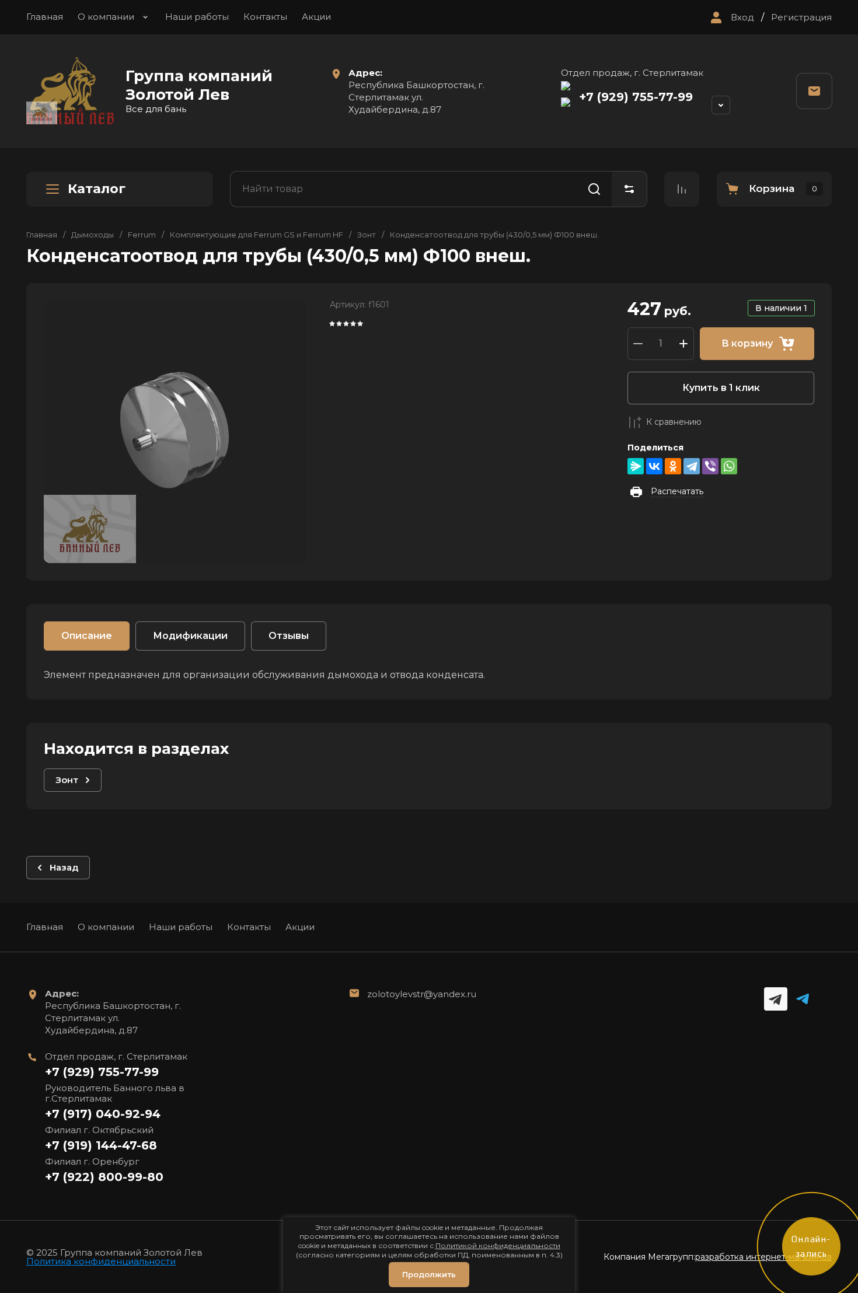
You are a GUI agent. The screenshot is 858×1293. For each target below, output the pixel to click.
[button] (730, 17)
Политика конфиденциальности (101, 1261)
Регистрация (801, 17)
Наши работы (197, 16)
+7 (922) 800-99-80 (104, 1177)
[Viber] (710, 466)
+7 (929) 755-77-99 (636, 97)
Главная (44, 16)
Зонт (366, 234)
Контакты (265, 16)
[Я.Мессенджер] (635, 466)
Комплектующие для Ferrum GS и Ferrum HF (256, 234)
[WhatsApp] (729, 466)
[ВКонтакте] (654, 466)
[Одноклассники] (673, 466)
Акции (316, 16)
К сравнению (674, 422)
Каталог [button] (96, 189)
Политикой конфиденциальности (497, 1245)
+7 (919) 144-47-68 (101, 1145)
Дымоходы (92, 234)
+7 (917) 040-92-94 (103, 1114)
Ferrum (142, 234)
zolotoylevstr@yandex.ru (421, 994)
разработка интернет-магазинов (763, 1257)
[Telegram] (691, 466)
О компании (106, 16)
